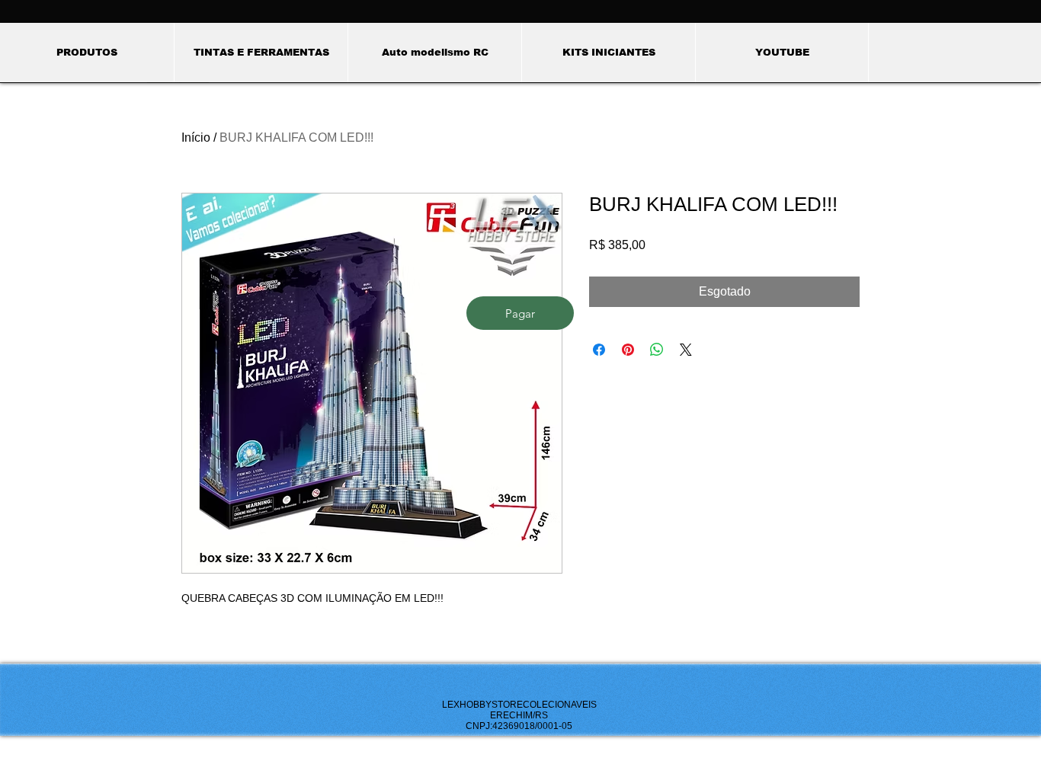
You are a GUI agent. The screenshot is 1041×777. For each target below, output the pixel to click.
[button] (261, 52)
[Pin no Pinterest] (628, 350)
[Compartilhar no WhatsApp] (657, 350)
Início (195, 137)
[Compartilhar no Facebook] (599, 350)
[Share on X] (686, 350)
